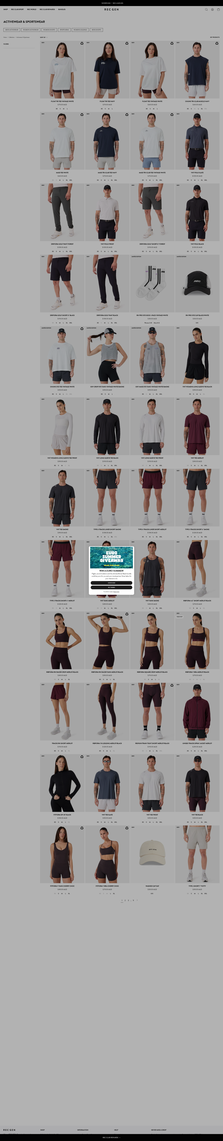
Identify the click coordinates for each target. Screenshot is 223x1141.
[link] (111, 557)
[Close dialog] (132, 548)
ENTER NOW (111, 583)
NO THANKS (111, 587)
